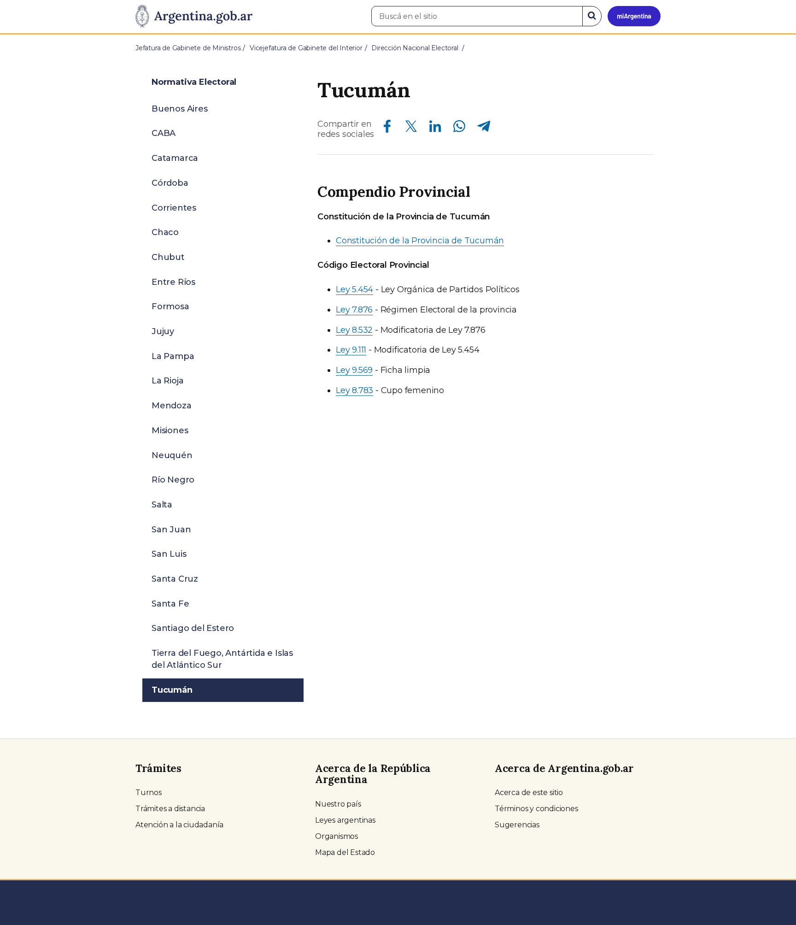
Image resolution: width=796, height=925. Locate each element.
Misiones (170, 430)
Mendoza (172, 406)
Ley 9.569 (354, 370)
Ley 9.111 (351, 350)
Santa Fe (170, 604)
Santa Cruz (175, 579)
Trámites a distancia (170, 808)
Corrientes (174, 208)
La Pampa (173, 356)
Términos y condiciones (536, 808)
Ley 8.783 (354, 390)
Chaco (165, 232)
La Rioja (167, 381)
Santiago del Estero (193, 628)
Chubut (168, 257)
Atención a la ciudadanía (179, 824)
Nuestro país (338, 804)
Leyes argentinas (345, 820)
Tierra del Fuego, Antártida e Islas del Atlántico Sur (222, 659)
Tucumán (172, 690)
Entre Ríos (173, 282)
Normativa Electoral (194, 82)
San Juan (171, 529)
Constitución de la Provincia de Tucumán (420, 241)
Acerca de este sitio (529, 792)
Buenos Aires (180, 109)
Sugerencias (517, 824)
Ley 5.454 (354, 289)
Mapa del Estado (345, 852)
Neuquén (172, 455)
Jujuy (163, 331)
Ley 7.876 (354, 310)
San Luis (169, 554)
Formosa (170, 306)
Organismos (336, 836)
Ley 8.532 (354, 330)
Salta (162, 505)
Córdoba (170, 183)
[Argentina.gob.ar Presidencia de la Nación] (194, 16)
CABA (164, 133)
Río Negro (173, 480)
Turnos (148, 792)
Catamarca (175, 158)
